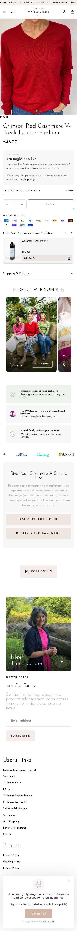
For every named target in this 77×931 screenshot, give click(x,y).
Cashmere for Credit (15, 802)
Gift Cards (9, 815)
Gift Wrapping (11, 821)
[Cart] (72, 12)
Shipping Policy (11, 861)
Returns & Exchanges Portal (19, 769)
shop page (29, 179)
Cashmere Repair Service (17, 795)
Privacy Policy (11, 855)
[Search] (12, 12)
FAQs (6, 789)
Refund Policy (11, 868)
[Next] (72, 233)
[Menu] (4, 12)
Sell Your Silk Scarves (15, 808)
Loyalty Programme (14, 827)
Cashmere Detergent (34, 241)
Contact (8, 834)
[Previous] (65, 233)
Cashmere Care (12, 782)
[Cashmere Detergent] (12, 250)
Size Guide (9, 776)
